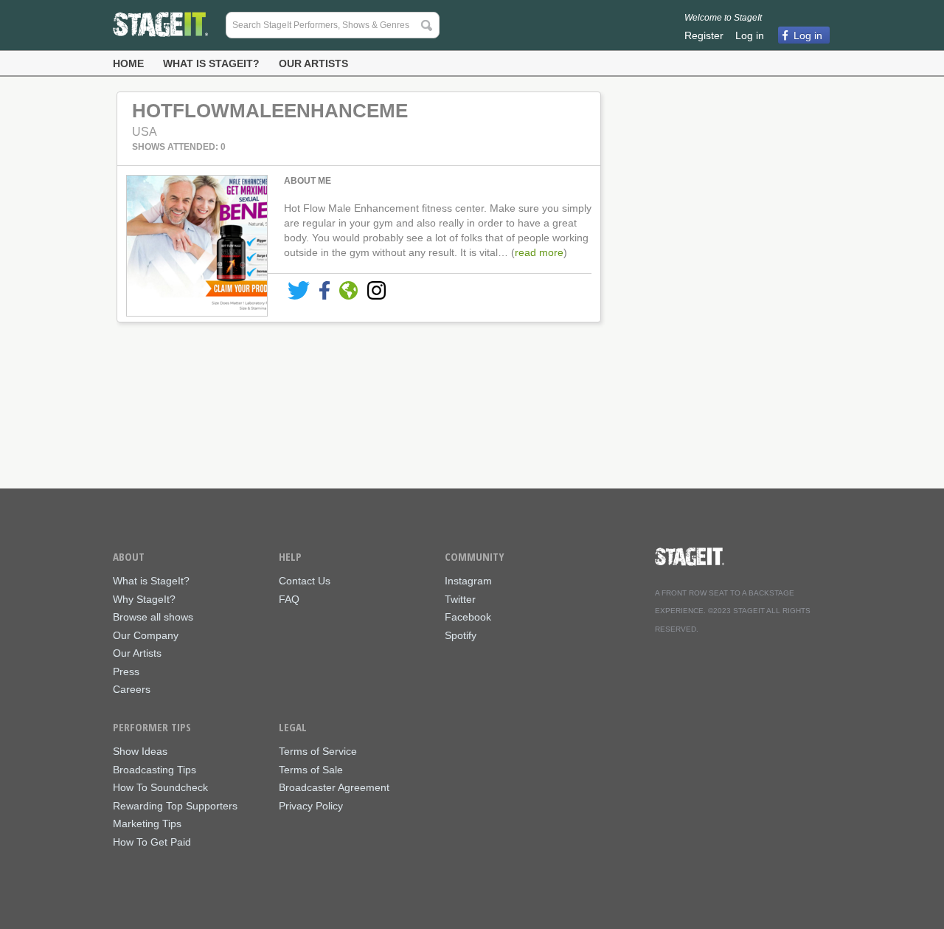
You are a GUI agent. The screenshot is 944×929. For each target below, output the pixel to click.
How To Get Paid (152, 842)
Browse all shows (153, 617)
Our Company (145, 635)
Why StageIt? (144, 599)
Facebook (468, 617)
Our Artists (313, 63)
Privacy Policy (311, 806)
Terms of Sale (311, 770)
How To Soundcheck (160, 787)
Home (128, 63)
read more (539, 252)
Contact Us (304, 581)
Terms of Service (318, 751)
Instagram (468, 581)
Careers (131, 689)
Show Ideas (140, 751)
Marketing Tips (147, 823)
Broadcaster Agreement (334, 787)
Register (703, 35)
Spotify (460, 635)
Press (126, 671)
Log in (749, 35)
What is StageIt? (211, 63)
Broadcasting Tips (154, 770)
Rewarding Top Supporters (175, 806)
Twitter (460, 599)
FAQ (289, 599)
